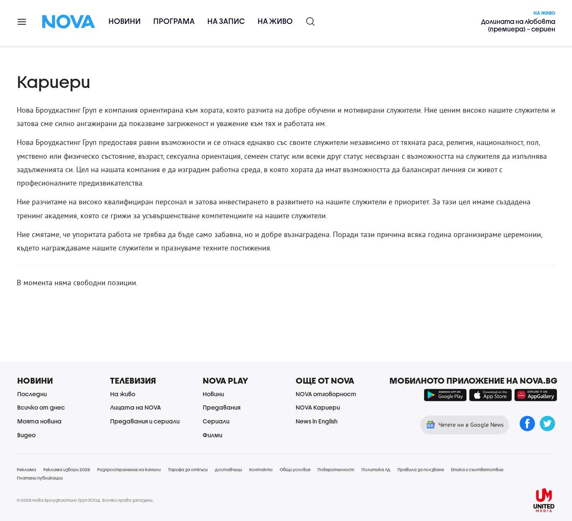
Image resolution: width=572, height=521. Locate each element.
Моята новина (39, 421)
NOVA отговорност (326, 393)
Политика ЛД (375, 469)
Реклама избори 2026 (66, 469)
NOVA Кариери (318, 407)
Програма (174, 21)
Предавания (221, 407)
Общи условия (295, 469)
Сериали (216, 421)
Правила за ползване (420, 469)
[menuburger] (22, 21)
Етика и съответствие (477, 469)
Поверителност (335, 469)
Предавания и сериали (145, 421)
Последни (32, 393)
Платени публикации (40, 477)
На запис (226, 21)
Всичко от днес (41, 407)
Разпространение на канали (129, 469)
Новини (124, 21)
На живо (275, 21)
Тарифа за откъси (188, 469)
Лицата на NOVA (135, 407)
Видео (26, 434)
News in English (317, 421)
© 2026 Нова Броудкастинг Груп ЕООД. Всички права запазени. (85, 500)
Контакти (261, 469)
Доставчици (228, 469)
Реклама (26, 469)
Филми (212, 434)
